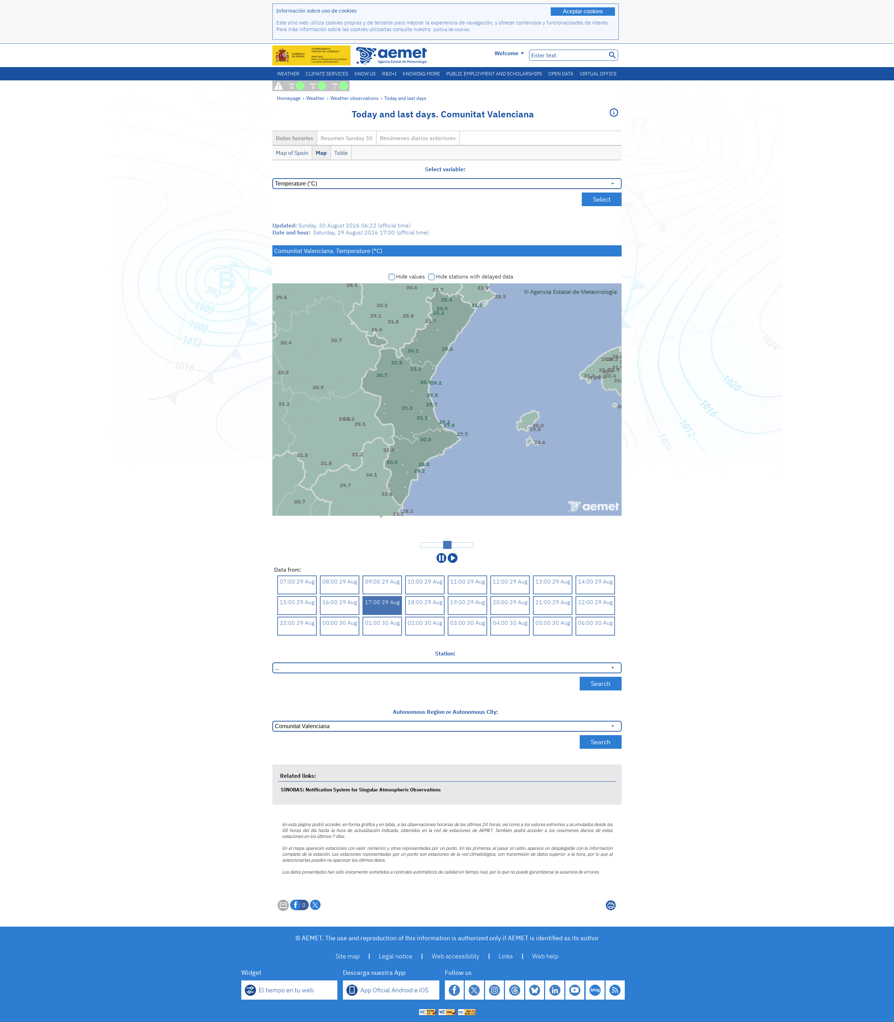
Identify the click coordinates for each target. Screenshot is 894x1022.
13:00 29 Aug (552, 581)
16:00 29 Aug (339, 602)
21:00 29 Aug (552, 602)
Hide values (410, 276)
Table (341, 152)
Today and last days (405, 98)
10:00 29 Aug (425, 581)
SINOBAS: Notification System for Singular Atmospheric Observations (361, 789)
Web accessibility (455, 956)
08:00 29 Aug (339, 581)
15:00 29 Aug (297, 602)
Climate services (327, 74)
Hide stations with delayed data (474, 276)
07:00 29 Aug (297, 581)
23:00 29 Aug (297, 622)
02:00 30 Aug (425, 622)
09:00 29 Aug (382, 581)
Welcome (506, 53)
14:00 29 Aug (595, 581)
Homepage (289, 98)
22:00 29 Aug (595, 602)
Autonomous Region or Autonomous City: (445, 711)
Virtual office (598, 74)
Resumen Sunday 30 (347, 138)
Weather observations (354, 98)
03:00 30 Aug (467, 622)
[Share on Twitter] (315, 905)
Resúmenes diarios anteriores (418, 138)
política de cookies (451, 29)
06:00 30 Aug (595, 622)
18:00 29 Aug (425, 602)
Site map (348, 956)
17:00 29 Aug (382, 602)
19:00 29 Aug (467, 602)
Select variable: (445, 169)
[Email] (283, 908)
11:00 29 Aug (467, 581)
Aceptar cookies (583, 11)
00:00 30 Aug (339, 622)
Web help (545, 956)
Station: (445, 653)
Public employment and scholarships (494, 74)
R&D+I (389, 74)
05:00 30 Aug (552, 622)
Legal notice (395, 956)
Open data (560, 74)
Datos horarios (294, 138)
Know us (365, 74)
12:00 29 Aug (510, 581)
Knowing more (421, 74)
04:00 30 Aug (510, 622)
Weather (288, 74)
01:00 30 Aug (382, 622)
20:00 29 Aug (510, 602)
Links (506, 956)
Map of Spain (292, 152)
